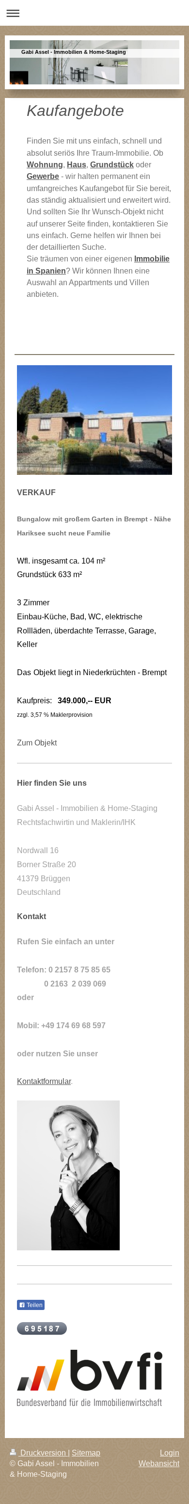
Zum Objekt (37, 743)
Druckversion (43, 1453)
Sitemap (86, 1453)
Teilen (34, 1305)
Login (169, 1453)
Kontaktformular (44, 1081)
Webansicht (159, 1463)
